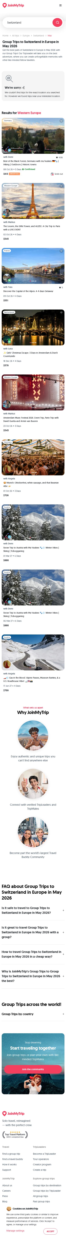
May (50, 35)
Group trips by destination (47, 1185)
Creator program (42, 1164)
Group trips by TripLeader (47, 1190)
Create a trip (39, 1169)
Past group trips (41, 1201)
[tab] (30, 151)
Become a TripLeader (44, 1153)
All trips (15, 35)
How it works (9, 1164)
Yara (10, 287)
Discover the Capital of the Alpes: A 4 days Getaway (28, 291)
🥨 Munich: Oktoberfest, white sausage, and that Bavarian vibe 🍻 (31, 484)
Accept (50, 1231)
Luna (10, 348)
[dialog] (33, 1221)
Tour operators (41, 1159)
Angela (11, 478)
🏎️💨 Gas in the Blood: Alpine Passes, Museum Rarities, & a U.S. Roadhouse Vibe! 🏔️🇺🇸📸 (31, 679)
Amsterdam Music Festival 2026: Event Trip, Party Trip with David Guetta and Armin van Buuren (31, 419)
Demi (10, 157)
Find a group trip (11, 1153)
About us (7, 1185)
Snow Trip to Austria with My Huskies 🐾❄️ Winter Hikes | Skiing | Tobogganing (31, 549)
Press (5, 1196)
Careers (6, 1190)
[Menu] (60, 5)
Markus (11, 222)
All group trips (40, 1196)
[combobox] (28, 22)
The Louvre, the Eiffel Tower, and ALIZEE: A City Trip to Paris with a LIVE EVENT (31, 228)
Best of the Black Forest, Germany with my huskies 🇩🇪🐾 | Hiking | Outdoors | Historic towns (31, 163)
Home (5, 35)
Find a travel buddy (12, 1159)
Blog (4, 1201)
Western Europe (29, 113)
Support (6, 1169)
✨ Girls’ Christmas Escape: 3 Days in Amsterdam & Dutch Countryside (30, 354)
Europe (26, 35)
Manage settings (15, 1230)
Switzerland (38, 35)
